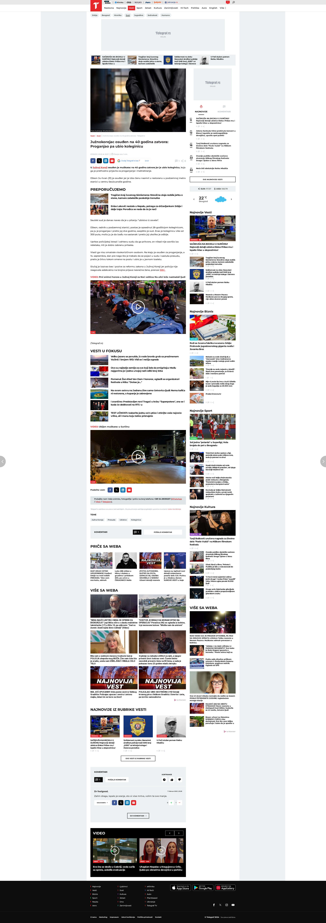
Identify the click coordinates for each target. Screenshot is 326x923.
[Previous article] (3, 461)
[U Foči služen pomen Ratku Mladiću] (204, 60)
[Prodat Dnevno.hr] (197, 398)
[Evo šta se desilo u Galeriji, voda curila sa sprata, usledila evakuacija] (115, 850)
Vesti (92, 136)
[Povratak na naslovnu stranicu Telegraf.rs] (96, 5)
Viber (98, 502)
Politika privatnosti (145, 917)
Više (222, 8)
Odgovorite (102, 802)
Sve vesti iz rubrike (138, 758)
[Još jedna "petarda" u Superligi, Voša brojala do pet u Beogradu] (213, 427)
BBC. (162, 270)
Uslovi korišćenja (174, 509)
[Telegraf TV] (233, 904)
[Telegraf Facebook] (213, 904)
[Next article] (323, 461)
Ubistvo (123, 520)
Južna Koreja (97, 520)
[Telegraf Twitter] (220, 904)
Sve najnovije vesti (212, 179)
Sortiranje (167, 774)
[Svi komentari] (164, 779)
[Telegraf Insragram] (226, 904)
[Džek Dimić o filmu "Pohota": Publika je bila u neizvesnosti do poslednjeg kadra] (197, 569)
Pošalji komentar (163, 532)
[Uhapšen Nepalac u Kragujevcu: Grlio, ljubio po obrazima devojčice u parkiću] (161, 850)
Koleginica (136, 520)
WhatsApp (177, 499)
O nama (93, 917)
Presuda (111, 520)
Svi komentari (138, 815)
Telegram (106, 502)
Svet (99, 136)
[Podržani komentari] (171, 779)
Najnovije (201, 212)
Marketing (103, 917)
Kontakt (158, 917)
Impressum (114, 917)
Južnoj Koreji (100, 167)
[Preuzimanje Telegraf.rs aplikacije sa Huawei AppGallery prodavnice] (225, 888)
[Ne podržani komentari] (179, 779)
